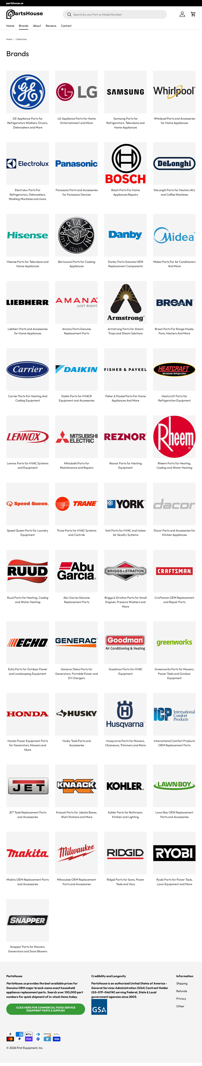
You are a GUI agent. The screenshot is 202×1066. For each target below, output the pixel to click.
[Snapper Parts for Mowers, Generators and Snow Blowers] (28, 920)
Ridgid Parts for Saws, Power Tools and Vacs (125, 882)
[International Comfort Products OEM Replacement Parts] (174, 714)
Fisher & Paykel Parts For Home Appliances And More (125, 398)
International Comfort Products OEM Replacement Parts (174, 743)
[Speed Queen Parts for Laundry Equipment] (28, 504)
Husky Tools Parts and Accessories (77, 743)
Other (180, 1006)
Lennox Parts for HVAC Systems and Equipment (27, 465)
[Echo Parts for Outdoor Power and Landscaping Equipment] (28, 643)
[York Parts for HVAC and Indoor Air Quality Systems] (125, 504)
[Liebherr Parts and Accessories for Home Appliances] (28, 302)
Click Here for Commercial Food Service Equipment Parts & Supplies (45, 1009)
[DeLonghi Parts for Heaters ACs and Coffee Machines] (174, 163)
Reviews (51, 26)
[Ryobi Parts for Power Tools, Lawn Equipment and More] (174, 853)
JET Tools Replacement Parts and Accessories (27, 814)
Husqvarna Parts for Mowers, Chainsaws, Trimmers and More (125, 743)
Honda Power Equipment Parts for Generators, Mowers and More (27, 745)
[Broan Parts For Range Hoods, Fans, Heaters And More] (174, 302)
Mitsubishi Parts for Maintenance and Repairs (76, 465)
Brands (23, 26)
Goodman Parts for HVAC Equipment (125, 671)
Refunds (181, 991)
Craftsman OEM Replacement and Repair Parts (174, 600)
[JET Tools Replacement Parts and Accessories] (28, 786)
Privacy (181, 998)
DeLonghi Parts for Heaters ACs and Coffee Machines (174, 192)
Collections (21, 39)
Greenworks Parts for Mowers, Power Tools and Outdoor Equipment (174, 673)
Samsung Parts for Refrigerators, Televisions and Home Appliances (125, 123)
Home (10, 26)
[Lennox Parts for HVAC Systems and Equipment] (28, 437)
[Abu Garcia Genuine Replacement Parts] (76, 571)
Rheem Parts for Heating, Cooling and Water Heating (174, 465)
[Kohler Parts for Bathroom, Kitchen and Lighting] (125, 786)
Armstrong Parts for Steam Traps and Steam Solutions (125, 331)
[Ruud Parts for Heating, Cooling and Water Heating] (28, 571)
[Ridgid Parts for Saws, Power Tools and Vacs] (125, 853)
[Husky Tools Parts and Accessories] (76, 714)
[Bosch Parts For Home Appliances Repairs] (125, 163)
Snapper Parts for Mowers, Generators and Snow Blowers (27, 949)
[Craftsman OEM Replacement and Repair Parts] (174, 571)
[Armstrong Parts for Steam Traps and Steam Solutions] (125, 302)
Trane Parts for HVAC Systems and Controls (76, 533)
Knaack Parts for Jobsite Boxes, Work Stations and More (76, 814)
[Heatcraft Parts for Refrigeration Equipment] (174, 370)
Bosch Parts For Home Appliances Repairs (125, 192)
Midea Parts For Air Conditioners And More (174, 264)
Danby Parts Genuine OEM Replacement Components (125, 264)
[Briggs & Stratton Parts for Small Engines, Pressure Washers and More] (125, 571)
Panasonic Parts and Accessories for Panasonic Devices (77, 192)
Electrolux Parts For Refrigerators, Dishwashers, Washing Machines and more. (28, 194)
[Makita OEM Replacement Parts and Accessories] (28, 853)
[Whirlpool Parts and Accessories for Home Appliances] (174, 92)
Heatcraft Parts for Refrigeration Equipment (174, 398)
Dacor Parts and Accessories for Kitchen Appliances (174, 533)
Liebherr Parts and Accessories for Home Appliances (28, 331)
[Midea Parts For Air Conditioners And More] (174, 235)
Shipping (182, 983)
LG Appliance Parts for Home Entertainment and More (77, 121)
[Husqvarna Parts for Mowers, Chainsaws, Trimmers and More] (125, 714)
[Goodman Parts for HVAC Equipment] (125, 643)
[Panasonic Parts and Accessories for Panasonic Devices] (76, 163)
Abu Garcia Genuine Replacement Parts (76, 600)
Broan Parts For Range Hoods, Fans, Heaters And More (174, 331)
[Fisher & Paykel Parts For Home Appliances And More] (125, 370)
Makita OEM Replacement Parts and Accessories (28, 882)
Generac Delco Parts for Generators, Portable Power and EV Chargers (76, 673)
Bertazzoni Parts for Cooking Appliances (76, 264)
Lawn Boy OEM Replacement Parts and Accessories (174, 814)
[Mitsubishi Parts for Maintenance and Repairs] (76, 437)
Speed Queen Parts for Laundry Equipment (27, 533)
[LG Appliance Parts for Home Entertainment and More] (76, 92)
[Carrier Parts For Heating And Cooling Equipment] (28, 370)
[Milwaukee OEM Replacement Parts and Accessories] (76, 853)
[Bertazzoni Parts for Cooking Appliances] (76, 235)
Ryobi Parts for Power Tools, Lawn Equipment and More (174, 882)
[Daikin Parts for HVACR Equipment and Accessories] (76, 370)
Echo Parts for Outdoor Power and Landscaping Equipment (27, 671)
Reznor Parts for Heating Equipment (125, 465)
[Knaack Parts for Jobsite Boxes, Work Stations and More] (76, 786)
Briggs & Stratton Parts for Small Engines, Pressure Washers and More (126, 602)
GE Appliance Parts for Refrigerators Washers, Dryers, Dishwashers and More (27, 123)
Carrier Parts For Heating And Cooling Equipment (27, 398)
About (37, 26)
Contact (66, 26)
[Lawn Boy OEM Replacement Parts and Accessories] (174, 786)
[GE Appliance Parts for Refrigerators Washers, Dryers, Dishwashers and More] (28, 92)
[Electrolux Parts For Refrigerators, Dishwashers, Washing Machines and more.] (28, 163)
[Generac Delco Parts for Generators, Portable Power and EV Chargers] (76, 643)
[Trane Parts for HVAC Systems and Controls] (76, 504)
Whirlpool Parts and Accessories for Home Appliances (174, 121)
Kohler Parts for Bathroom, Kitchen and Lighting (125, 814)
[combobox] (115, 14)
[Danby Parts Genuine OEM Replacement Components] (125, 235)
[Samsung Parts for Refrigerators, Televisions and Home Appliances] (125, 92)
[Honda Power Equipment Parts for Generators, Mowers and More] (28, 714)
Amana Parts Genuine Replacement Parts (76, 331)
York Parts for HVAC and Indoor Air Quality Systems (125, 533)
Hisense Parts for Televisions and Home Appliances (28, 264)
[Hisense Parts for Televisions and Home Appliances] (28, 235)
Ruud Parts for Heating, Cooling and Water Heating (27, 600)
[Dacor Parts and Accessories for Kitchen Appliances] (174, 504)
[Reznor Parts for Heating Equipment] (125, 437)
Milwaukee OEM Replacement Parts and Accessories (76, 882)
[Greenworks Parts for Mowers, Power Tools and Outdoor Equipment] (174, 643)
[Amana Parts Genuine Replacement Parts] (76, 302)
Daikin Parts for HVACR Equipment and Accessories (76, 398)
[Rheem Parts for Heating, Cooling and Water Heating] (174, 437)
